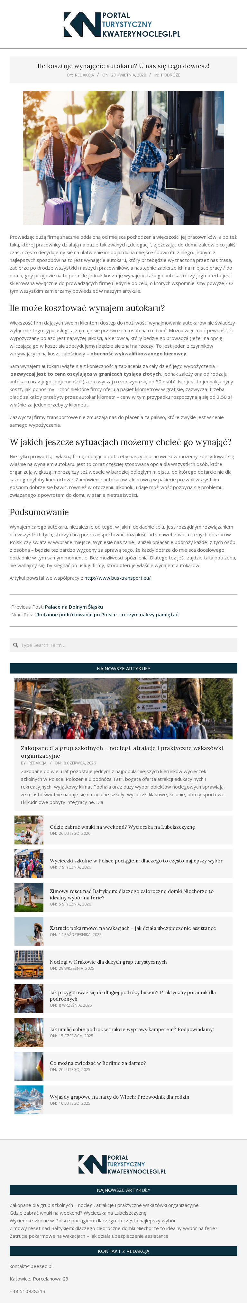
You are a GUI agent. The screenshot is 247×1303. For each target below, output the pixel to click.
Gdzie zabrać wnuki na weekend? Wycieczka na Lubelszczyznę (122, 827)
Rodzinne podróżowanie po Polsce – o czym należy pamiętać (107, 614)
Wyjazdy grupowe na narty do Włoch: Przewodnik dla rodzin (119, 1097)
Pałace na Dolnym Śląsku (74, 606)
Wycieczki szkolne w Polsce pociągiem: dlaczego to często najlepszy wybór (136, 861)
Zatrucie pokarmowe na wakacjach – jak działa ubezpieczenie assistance (133, 928)
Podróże (170, 75)
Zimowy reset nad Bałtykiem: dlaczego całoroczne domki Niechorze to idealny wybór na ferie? (113, 1228)
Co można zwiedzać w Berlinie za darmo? (98, 1063)
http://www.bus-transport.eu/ (118, 578)
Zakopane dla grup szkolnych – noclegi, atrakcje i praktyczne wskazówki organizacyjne (104, 1205)
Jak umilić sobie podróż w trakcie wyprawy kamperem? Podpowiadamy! (132, 1029)
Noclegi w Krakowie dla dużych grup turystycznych (108, 962)
